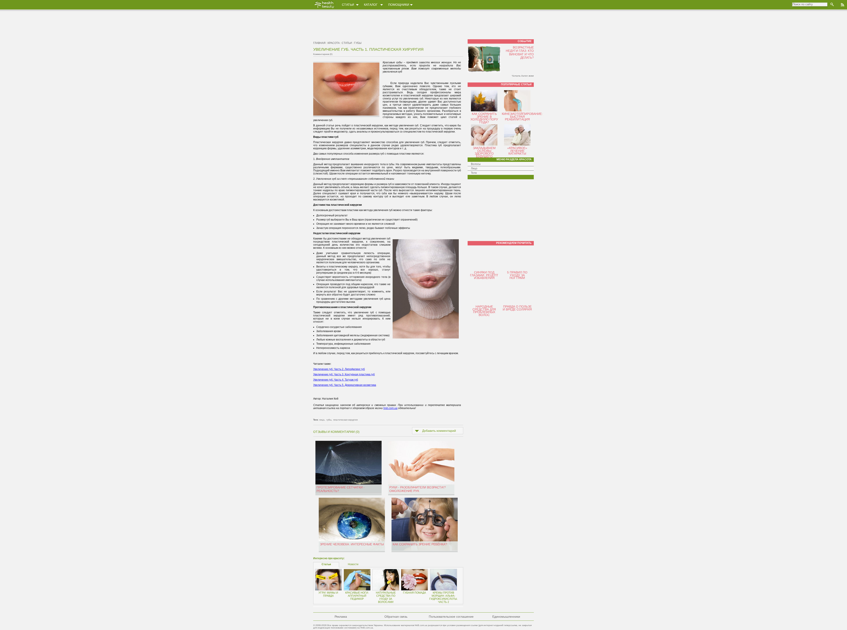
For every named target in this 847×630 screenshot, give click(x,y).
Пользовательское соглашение (451, 616)
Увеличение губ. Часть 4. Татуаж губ (335, 379)
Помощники (398, 4)
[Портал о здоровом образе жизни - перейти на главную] (324, 8)
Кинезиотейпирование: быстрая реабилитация (522, 116)
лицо (321, 420)
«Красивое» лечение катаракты (517, 150)
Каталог (371, 4)
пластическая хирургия (345, 420)
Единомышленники (506, 616)
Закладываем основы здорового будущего (484, 152)
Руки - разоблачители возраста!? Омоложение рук (417, 489)
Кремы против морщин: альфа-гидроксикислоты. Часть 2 (443, 597)
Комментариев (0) (322, 54)
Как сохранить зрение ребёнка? (420, 544)
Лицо (474, 168)
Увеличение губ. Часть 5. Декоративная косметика (344, 385)
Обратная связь (395, 616)
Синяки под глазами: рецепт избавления (484, 275)
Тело (474, 172)
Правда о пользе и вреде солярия (517, 308)
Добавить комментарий (439, 430)
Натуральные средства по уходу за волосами (386, 597)
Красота (334, 43)
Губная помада (414, 592)
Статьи (348, 4)
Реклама (341, 616)
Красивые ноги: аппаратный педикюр (357, 595)
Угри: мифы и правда (328, 594)
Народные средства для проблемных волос (484, 311)
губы (358, 43)
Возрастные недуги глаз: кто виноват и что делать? (520, 52)
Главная (319, 43)
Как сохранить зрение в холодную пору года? (484, 118)
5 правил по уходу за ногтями (517, 275)
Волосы (476, 164)
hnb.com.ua (390, 408)
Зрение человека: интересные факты (352, 544)
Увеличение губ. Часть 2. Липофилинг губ (339, 369)
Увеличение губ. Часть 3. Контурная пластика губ (344, 374)
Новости (353, 564)
